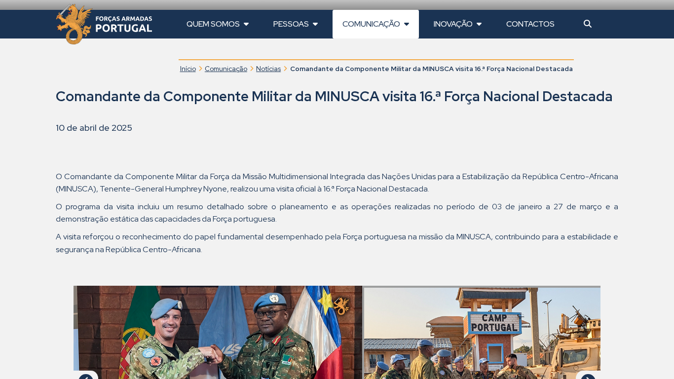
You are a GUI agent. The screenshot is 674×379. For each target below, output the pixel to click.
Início (188, 68)
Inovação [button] (454, 24)
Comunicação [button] (372, 24)
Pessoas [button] (291, 24)
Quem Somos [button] (214, 24)
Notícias (268, 68)
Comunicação (226, 68)
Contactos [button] (530, 24)
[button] (588, 24)
